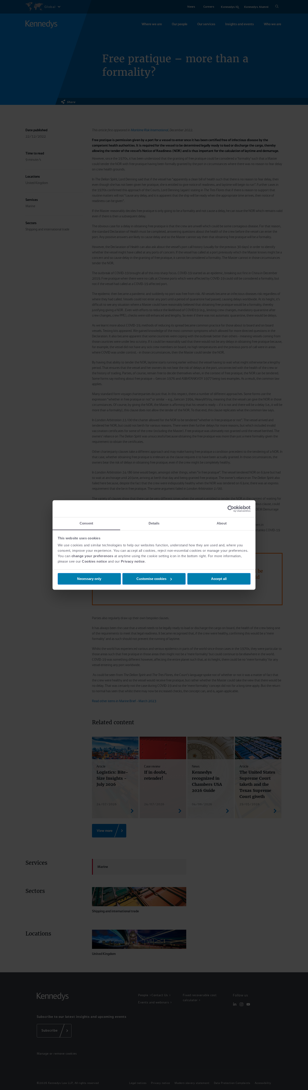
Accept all (219, 579)
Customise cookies (151, 579)
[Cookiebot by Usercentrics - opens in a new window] (231, 508)
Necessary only (89, 579)
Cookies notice (94, 561)
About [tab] (222, 523)
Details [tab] (154, 523)
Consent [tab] (86, 523)
